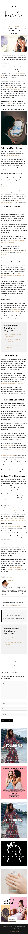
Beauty (11, 26)
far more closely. (17, 311)
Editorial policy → (13, 619)
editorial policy (9, 605)
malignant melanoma (8, 445)
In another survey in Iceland (8, 455)
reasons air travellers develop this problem (14, 526)
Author (3, 577)
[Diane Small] (5, 584)
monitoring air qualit (16, 309)
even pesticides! (11, 250)
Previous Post (14, 661)
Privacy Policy (12, 931)
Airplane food (7, 87)
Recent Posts (9, 577)
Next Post (14, 665)
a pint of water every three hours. (13, 155)
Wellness (16, 26)
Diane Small (11, 580)
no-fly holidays (7, 103)
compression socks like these (13, 569)
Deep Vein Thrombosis (16, 89)
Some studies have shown (16, 567)
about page (17, 605)
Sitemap (17, 931)
